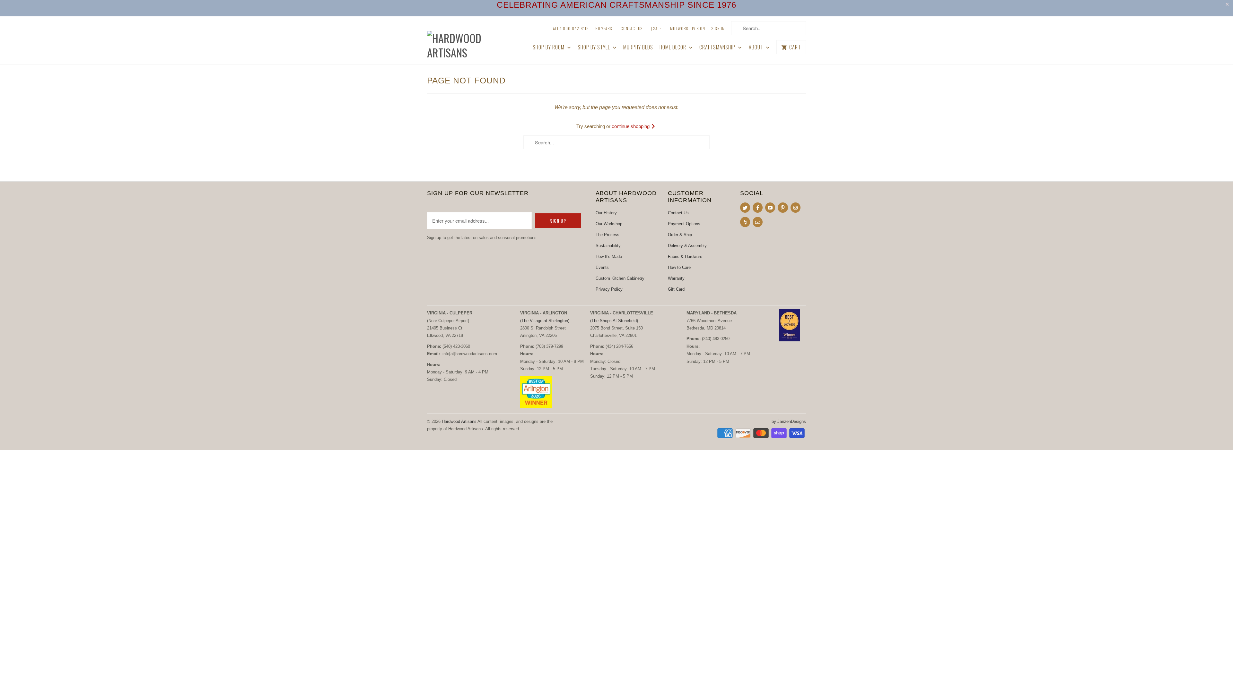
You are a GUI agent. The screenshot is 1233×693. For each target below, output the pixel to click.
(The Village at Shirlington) (544, 320)
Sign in (718, 28)
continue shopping (631, 126)
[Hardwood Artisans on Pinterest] (783, 207)
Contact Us (678, 212)
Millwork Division (687, 28)
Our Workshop (609, 223)
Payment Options (684, 223)
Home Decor (673, 47)
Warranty (676, 278)
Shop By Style (594, 47)
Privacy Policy (609, 289)
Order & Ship (680, 234)
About (757, 47)
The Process (607, 234)
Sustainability (608, 245)
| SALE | (657, 28)
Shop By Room (549, 47)
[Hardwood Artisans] (472, 40)
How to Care (679, 267)
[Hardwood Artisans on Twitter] (745, 207)
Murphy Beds (638, 47)
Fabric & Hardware (685, 256)
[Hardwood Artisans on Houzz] (745, 222)
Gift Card (676, 289)
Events (602, 267)
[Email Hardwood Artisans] (758, 222)
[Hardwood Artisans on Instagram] (795, 207)
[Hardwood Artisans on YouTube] (770, 207)
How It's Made (609, 256)
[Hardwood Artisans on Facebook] (758, 207)
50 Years (603, 28)
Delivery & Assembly (687, 245)
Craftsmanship (718, 47)
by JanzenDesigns (789, 421)
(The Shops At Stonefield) (614, 320)
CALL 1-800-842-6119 (569, 28)
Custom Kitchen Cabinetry (620, 278)
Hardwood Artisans (459, 421)
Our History (606, 212)
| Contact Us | (631, 28)
